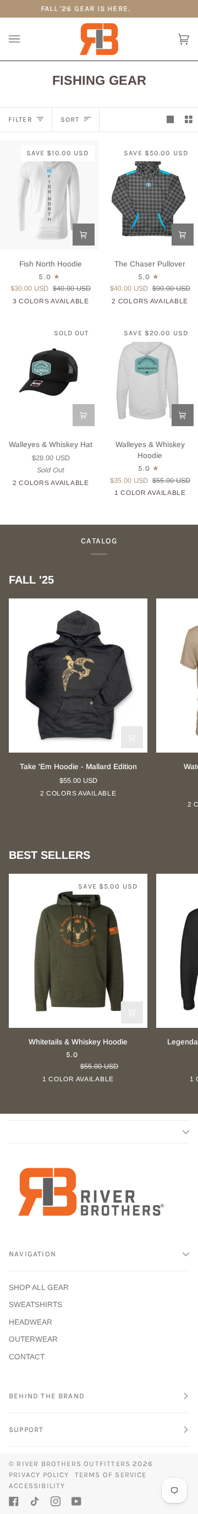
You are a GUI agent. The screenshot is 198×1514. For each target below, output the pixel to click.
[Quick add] (84, 235)
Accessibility (37, 1486)
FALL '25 (31, 580)
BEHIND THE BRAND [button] (47, 1396)
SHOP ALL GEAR (39, 1287)
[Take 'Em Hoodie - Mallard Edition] (78, 675)
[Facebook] (14, 1501)
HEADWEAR (30, 1322)
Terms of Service (111, 1475)
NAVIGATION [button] (32, 1254)
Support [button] (26, 1429)
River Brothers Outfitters (73, 1463)
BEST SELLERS (49, 855)
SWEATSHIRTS (35, 1304)
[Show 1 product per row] (170, 120)
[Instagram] (56, 1501)
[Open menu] (25, 39)
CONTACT (27, 1357)
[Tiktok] (35, 1501)
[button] (99, 1131)
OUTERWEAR (33, 1339)
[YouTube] (76, 1501)
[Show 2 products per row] (188, 120)
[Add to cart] (84, 415)
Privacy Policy (39, 1475)
